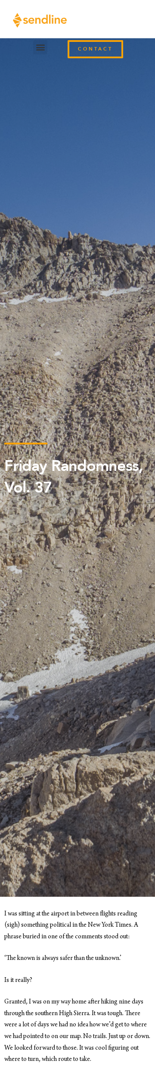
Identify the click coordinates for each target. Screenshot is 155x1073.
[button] (40, 47)
